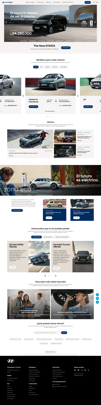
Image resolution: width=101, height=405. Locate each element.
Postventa (48, 2)
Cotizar (87, 2)
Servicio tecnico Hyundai (72, 339)
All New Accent (10, 380)
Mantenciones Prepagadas (59, 372)
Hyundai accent (59, 339)
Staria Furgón (32, 388)
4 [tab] (53, 117)
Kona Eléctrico (32, 378)
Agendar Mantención (57, 370)
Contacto (55, 378)
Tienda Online (40, 2)
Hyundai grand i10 (28, 339)
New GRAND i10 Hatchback (13, 370)
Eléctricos (55, 67)
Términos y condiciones (78, 373)
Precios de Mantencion (58, 376)
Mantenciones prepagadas (62, 237)
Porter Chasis (32, 392)
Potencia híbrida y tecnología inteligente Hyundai (81, 213)
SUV (41, 67)
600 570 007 (57, 384)
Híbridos (47, 67)
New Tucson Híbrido (33, 374)
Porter (30, 390)
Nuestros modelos (30, 2)
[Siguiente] (95, 22)
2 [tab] (49, 117)
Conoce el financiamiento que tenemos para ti (29, 311)
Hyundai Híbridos (36, 236)
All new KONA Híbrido (33, 370)
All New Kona (10, 392)
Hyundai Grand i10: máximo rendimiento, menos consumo (23, 153)
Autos (35, 66)
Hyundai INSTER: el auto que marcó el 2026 (53, 213)
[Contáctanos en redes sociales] (75, 370)
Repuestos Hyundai (56, 343)
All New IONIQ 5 (32, 380)
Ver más (11, 155)
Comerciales (64, 67)
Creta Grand (10, 390)
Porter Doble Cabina (33, 394)
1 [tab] (48, 117)
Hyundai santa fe (86, 339)
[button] (50, 352)
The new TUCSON (11, 394)
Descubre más (33, 106)
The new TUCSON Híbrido (34, 372)
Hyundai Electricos (48, 237)
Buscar (64, 332)
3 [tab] (51, 117)
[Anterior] (6, 22)
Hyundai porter (44, 343)
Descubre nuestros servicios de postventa (72, 312)
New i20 (9, 372)
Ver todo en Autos (49, 111)
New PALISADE (10, 398)
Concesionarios (56, 2)
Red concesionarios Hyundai (44, 339)
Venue (8, 386)
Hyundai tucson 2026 (15, 339)
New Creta (9, 388)
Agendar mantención (67, 2)
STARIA (30, 386)
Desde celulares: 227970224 (60, 386)
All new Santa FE (10, 396)
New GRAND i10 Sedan (12, 378)
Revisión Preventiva (57, 374)
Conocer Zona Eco (17, 210)
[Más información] (17, 105)
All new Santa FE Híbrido (34, 376)
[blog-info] (7, 2)
